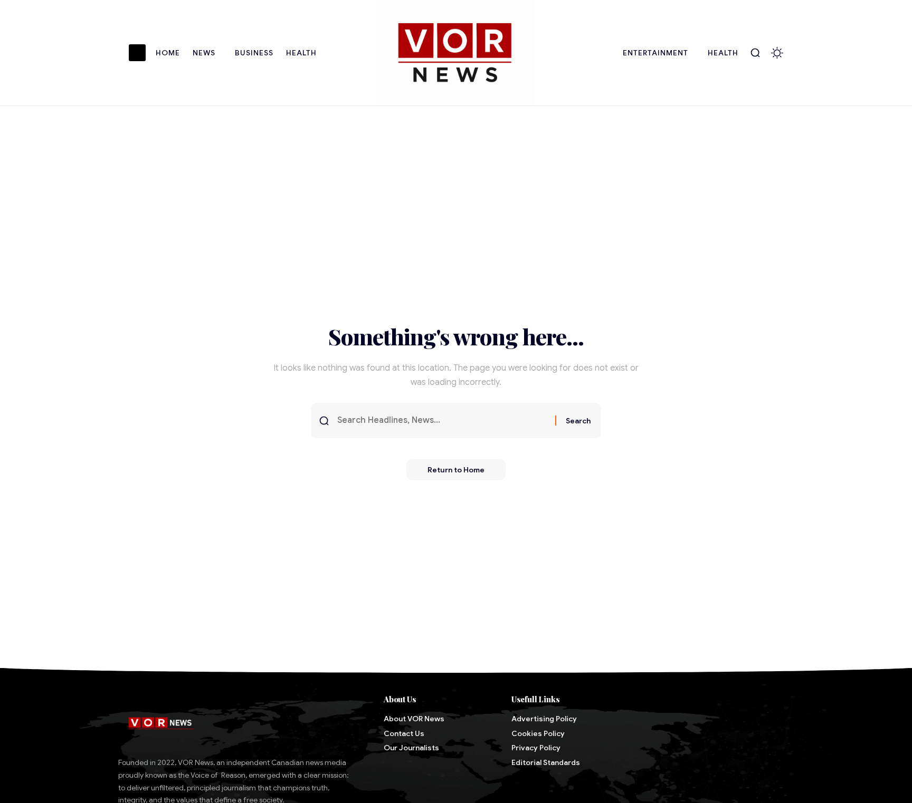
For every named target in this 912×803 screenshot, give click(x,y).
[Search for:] (442, 420)
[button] (755, 52)
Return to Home (456, 470)
